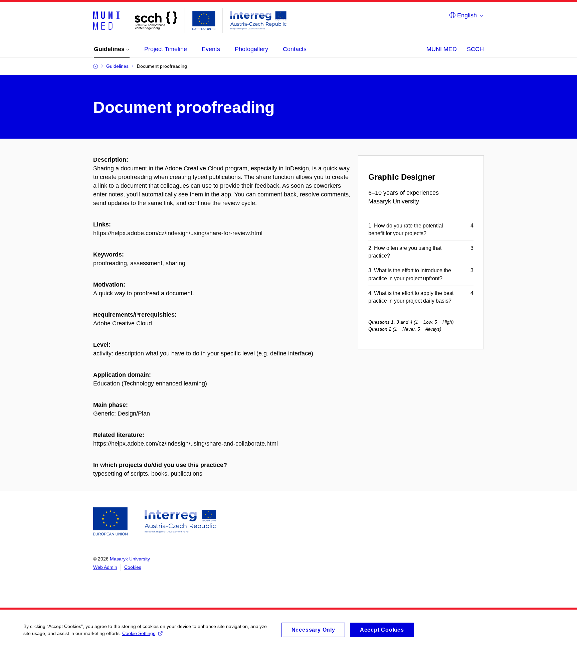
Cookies (132, 567)
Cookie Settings (138, 633)
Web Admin (105, 567)
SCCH (475, 49)
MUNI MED (441, 49)
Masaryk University (130, 558)
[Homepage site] (189, 20)
